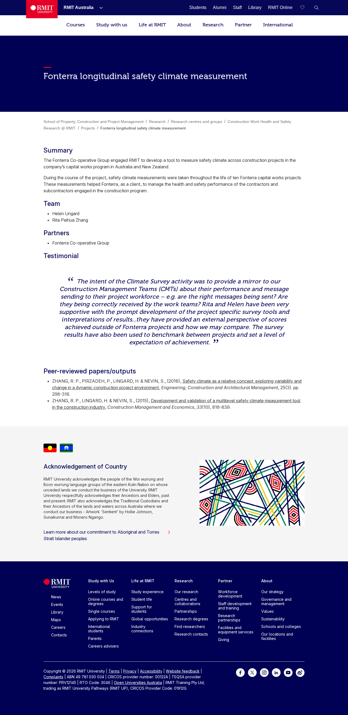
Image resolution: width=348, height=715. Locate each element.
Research (213, 25)
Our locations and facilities (277, 636)
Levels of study (102, 591)
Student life (141, 599)
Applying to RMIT (103, 619)
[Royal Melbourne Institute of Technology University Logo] (42, 9)
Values (267, 611)
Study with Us (101, 580)
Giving (223, 639)
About (184, 25)
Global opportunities (149, 619)
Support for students (141, 609)
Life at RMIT (152, 25)
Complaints (53, 676)
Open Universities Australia (138, 682)
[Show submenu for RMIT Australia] (99, 7)
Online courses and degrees (105, 601)
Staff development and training (234, 605)
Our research (186, 591)
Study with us (111, 25)
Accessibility (151, 671)
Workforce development (230, 593)
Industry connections (142, 628)
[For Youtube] (288, 672)
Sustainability (273, 619)
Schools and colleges (281, 626)
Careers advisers (103, 646)
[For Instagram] (264, 672)
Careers (58, 627)
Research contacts (191, 634)
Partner (243, 25)
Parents (95, 638)
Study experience (147, 591)
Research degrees (191, 619)
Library (57, 612)
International (278, 25)
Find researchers (190, 626)
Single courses (101, 611)
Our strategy (272, 591)
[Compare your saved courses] (305, 7)
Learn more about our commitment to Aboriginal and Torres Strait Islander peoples (101, 535)
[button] (316, 7)
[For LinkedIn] (276, 672)
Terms (114, 671)
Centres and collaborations (187, 601)
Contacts (59, 635)
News (56, 597)
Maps (56, 619)
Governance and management (276, 601)
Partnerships (186, 611)
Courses (75, 25)
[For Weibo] (300, 672)
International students (99, 628)
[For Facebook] (240, 672)
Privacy (129, 671)
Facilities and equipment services (235, 629)
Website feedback (183, 671)
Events (57, 604)
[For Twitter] (252, 672)
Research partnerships (229, 617)
